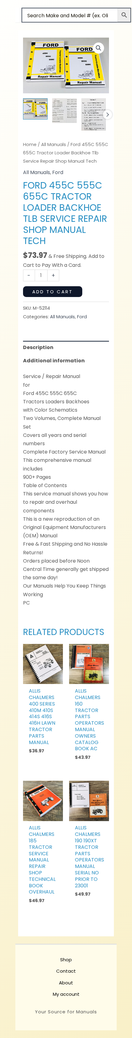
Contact (66, 971)
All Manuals (53, 144)
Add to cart (52, 291)
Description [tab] (38, 347)
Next (107, 114)
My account (66, 994)
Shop (66, 959)
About (66, 982)
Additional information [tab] (54, 360)
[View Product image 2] (64, 110)
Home (30, 144)
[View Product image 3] (93, 114)
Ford (57, 172)
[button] (98, 48)
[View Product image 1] (35, 109)
